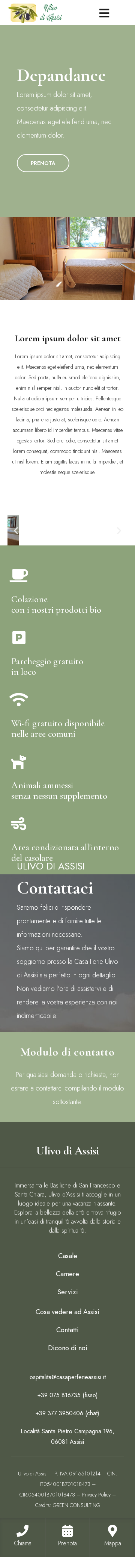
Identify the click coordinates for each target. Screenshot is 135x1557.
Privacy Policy (96, 1494)
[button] (16, 530)
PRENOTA (43, 163)
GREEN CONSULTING (76, 1505)
